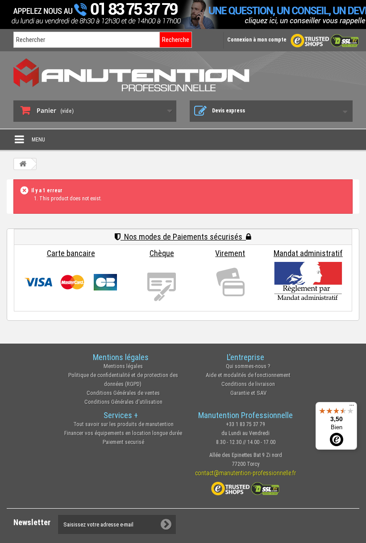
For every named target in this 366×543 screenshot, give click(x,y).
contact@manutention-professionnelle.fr (245, 473)
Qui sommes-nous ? (248, 366)
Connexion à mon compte (257, 40)
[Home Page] (22, 164)
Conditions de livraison (248, 384)
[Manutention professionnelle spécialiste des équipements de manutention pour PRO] (183, 74)
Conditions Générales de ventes (123, 393)
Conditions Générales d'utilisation (123, 401)
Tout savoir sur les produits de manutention (123, 424)
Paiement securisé (123, 442)
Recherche (175, 40)
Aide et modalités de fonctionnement (248, 375)
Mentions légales (123, 366)
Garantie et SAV (248, 393)
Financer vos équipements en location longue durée (123, 433)
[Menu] (351, 407)
